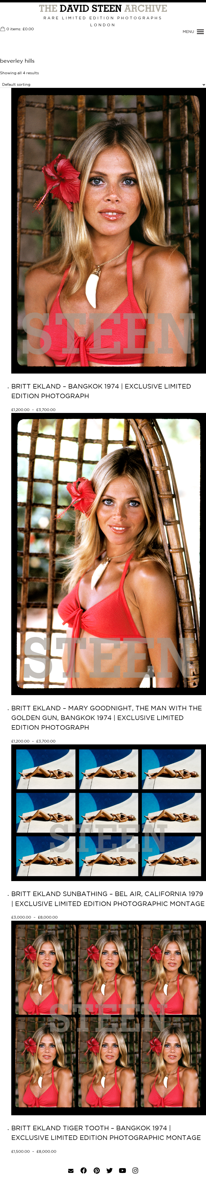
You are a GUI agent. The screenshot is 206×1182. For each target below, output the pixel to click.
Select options (74, 410)
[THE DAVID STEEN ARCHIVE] (103, 8)
